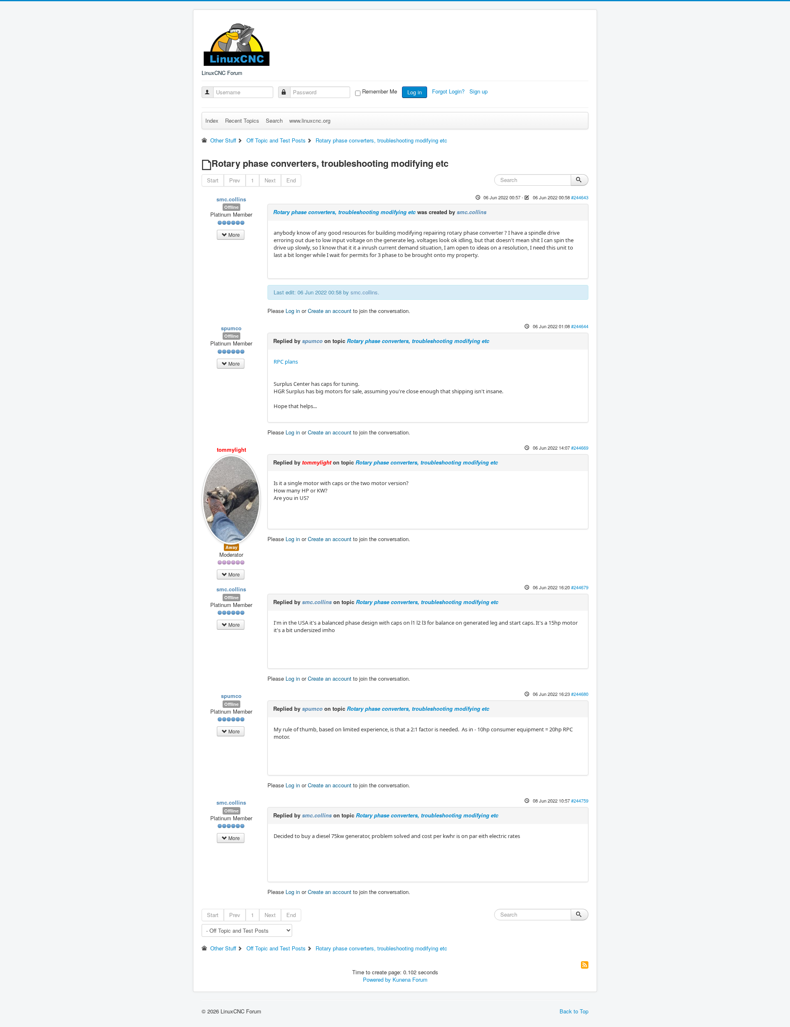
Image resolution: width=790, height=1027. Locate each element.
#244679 (579, 587)
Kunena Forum (410, 979)
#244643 (579, 197)
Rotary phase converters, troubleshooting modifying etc (344, 212)
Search (274, 120)
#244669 (579, 447)
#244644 (579, 326)
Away (231, 547)
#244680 (579, 694)
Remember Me (379, 91)
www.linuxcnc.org (309, 120)
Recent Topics (242, 120)
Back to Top (574, 1011)
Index (211, 120)
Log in (414, 92)
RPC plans (286, 361)
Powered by (377, 979)
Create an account (329, 311)
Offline (231, 207)
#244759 (579, 800)
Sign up (479, 91)
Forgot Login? (449, 91)
